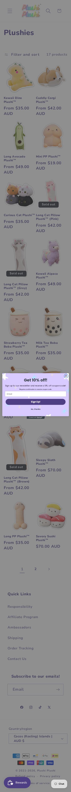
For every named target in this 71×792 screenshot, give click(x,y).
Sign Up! (35, 401)
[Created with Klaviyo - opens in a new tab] (35, 417)
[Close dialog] (66, 376)
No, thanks (35, 409)
